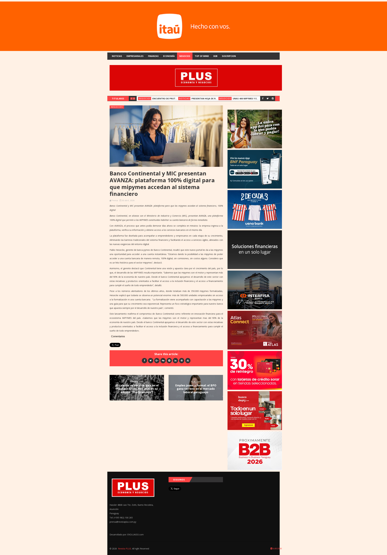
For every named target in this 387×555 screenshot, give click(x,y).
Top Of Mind (202, 56)
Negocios (184, 56)
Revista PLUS (124, 548)
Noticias (117, 56)
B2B (215, 56)
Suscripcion (229, 56)
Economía (169, 56)
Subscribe (277, 548)
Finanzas (153, 56)
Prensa (115, 200)
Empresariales (135, 56)
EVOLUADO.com (135, 534)
